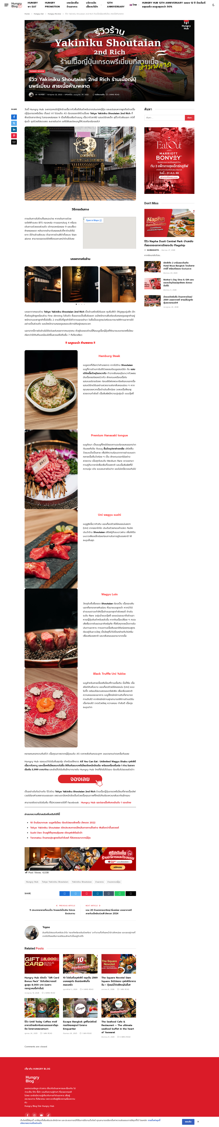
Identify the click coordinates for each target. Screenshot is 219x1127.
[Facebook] (14, 116)
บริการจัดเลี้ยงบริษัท (92, 4)
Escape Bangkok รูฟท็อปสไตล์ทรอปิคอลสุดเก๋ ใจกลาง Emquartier (80, 1025)
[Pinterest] (14, 135)
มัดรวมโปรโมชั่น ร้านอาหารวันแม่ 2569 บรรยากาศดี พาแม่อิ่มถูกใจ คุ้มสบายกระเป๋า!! (178, 299)
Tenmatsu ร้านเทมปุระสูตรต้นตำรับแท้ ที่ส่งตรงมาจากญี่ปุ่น (60, 838)
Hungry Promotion (52, 4)
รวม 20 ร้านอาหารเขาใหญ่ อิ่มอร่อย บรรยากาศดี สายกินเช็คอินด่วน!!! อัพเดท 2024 (109, 911)
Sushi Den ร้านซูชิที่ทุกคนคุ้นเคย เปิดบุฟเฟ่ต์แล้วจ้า (56, 833)
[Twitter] (14, 123)
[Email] (14, 141)
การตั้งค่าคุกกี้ (154, 1120)
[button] (28, 284)
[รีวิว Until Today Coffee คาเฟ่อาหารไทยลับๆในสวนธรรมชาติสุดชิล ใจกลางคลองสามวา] (42, 1008)
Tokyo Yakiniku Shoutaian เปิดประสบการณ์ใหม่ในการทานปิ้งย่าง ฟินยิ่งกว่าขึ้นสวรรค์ (74, 827)
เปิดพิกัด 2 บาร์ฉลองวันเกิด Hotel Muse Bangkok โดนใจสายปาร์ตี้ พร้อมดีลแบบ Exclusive (178, 265)
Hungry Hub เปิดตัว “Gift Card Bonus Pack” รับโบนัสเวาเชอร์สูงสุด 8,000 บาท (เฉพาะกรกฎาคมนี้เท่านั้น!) (42, 983)
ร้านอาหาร (99, 881)
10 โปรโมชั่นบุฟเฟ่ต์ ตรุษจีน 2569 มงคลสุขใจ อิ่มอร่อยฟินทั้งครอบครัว (80, 981)
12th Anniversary (116, 4)
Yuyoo (41, 94)
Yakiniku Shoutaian (82, 881)
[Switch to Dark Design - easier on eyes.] (213, 5)
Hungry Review (37, 71)
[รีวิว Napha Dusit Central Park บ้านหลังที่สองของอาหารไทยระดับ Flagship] (169, 223)
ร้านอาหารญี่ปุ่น (113, 881)
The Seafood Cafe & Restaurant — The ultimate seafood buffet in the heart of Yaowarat (117, 1027)
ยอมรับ (188, 1121)
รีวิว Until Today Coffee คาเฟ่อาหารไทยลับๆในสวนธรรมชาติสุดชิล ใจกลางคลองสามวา (41, 1025)
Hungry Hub (32, 881)
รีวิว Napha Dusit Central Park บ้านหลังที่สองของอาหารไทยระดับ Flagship (168, 243)
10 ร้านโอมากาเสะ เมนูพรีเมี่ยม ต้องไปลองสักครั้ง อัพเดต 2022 (62, 822)
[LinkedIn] (14, 129)
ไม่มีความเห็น (100, 94)
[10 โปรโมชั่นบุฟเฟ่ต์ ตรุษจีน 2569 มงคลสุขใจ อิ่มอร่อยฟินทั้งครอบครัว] (80, 964)
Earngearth (153, 250)
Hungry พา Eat (33, 4)
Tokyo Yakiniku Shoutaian (55, 881)
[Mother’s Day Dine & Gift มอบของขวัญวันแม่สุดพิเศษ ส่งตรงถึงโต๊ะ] (152, 283)
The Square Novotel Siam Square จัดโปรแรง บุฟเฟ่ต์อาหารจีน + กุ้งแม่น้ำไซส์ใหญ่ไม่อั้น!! (118, 981)
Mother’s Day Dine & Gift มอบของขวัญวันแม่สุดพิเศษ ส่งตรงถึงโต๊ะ (178, 282)
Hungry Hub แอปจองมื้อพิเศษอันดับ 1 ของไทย (106, 802)
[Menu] (6, 5)
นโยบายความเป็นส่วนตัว (31, 1123)
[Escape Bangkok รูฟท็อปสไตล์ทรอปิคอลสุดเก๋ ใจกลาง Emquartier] (80, 1008)
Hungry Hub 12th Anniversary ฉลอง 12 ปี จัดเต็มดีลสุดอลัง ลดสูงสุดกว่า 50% (173, 4)
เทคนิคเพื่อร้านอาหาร (73, 4)
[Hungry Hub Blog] (17, 5)
